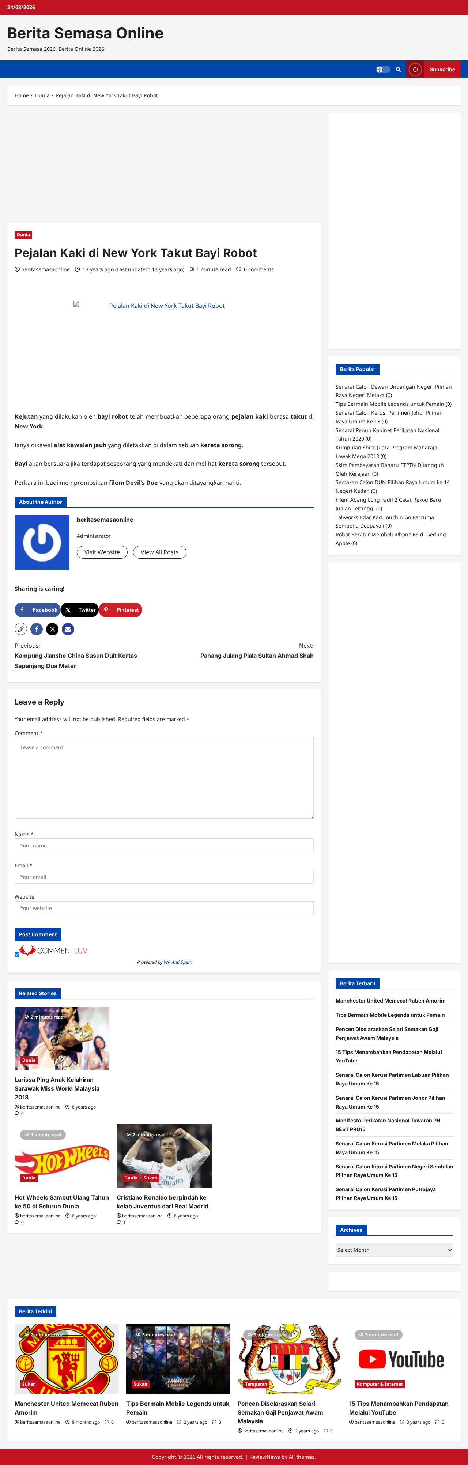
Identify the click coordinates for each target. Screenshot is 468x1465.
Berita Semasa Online (85, 33)
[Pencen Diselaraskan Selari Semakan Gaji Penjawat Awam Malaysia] (290, 1359)
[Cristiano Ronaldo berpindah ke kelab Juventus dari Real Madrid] (164, 1156)
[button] (21, 629)
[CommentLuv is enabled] (53, 954)
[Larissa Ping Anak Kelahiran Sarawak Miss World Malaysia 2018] (62, 1038)
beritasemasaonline (45, 269)
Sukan (150, 1178)
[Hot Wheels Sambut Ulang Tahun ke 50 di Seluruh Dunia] (62, 1156)
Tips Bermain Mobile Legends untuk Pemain (390, 1015)
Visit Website (102, 552)
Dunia (23, 234)
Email (24, 865)
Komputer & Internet (380, 1384)
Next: (257, 650)
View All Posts (160, 552)
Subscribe (442, 69)
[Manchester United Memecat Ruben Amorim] (67, 1359)
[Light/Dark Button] (383, 69)
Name (24, 834)
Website (24, 896)
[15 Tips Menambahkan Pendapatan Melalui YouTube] (401, 1359)
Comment (29, 732)
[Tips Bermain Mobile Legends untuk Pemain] (178, 1359)
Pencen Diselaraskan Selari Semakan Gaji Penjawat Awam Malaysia (280, 1412)
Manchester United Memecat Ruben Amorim (391, 1000)
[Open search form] (398, 69)
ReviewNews (264, 1456)
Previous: (76, 655)
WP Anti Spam (177, 962)
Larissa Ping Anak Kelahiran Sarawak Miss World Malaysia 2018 (57, 1088)
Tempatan (256, 1384)
